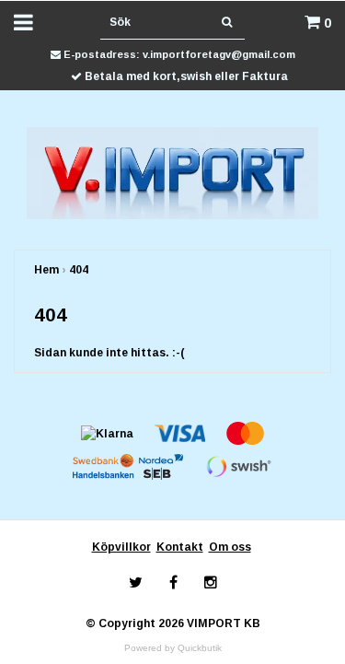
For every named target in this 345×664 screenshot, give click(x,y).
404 (78, 269)
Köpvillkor (121, 547)
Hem (46, 269)
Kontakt (179, 547)
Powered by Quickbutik (173, 648)
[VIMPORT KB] (172, 172)
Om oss (230, 547)
